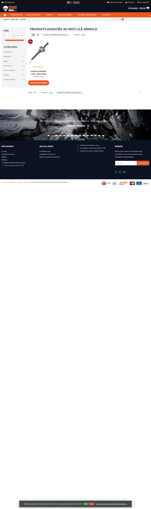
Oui (85, 504)
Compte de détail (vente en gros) (13, 163)
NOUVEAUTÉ (17, 15)
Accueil (4, 151)
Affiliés (4, 157)
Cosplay (106, 15)
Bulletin (4, 160)
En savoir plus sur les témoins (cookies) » (111, 504)
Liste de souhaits (115, 2)
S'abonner (143, 163)
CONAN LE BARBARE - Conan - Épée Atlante (38, 72)
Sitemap (26, 182)
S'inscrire (131, 2)
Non (91, 504)
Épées (49, 15)
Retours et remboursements (50, 157)
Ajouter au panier (38, 83)
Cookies (20, 182)
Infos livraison (9, 2)
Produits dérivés (9, 79)
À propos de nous (8, 154)
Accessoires (64, 15)
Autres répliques (86, 15)
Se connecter (144, 2)
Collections (33, 15)
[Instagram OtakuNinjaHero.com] (121, 172)
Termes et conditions (9, 182)
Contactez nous (45, 151)
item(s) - (137, 8)
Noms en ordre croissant (55, 35)
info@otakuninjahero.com (89, 145)
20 (83, 35)
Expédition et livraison (47, 154)
